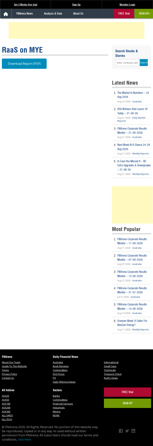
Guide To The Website (14, 366)
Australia (137, 101)
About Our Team (11, 362)
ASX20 (5, 396)
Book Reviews (61, 366)
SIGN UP (144, 13)
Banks (56, 396)
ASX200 (6, 407)
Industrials (59, 407)
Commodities (60, 370)
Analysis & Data (53, 13)
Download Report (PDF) (24, 64)
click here (24, 439)
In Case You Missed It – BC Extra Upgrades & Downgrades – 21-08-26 (134, 165)
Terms (5, 370)
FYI (54, 378)
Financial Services (63, 403)
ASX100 (6, 403)
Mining (56, 411)
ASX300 (6, 411)
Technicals (110, 370)
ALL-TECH (7, 419)
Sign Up (76, 4)
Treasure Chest (112, 374)
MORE (56, 415)
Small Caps (110, 366)
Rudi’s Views (111, 378)
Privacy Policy (9, 374)
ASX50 (5, 399)
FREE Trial (124, 13)
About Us (78, 13)
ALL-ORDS (7, 415)
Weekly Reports (140, 153)
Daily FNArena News (64, 382)
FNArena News (24, 13)
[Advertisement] (77, 30)
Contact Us (8, 378)
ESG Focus (59, 374)
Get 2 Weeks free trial (25, 4)
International (111, 362)
